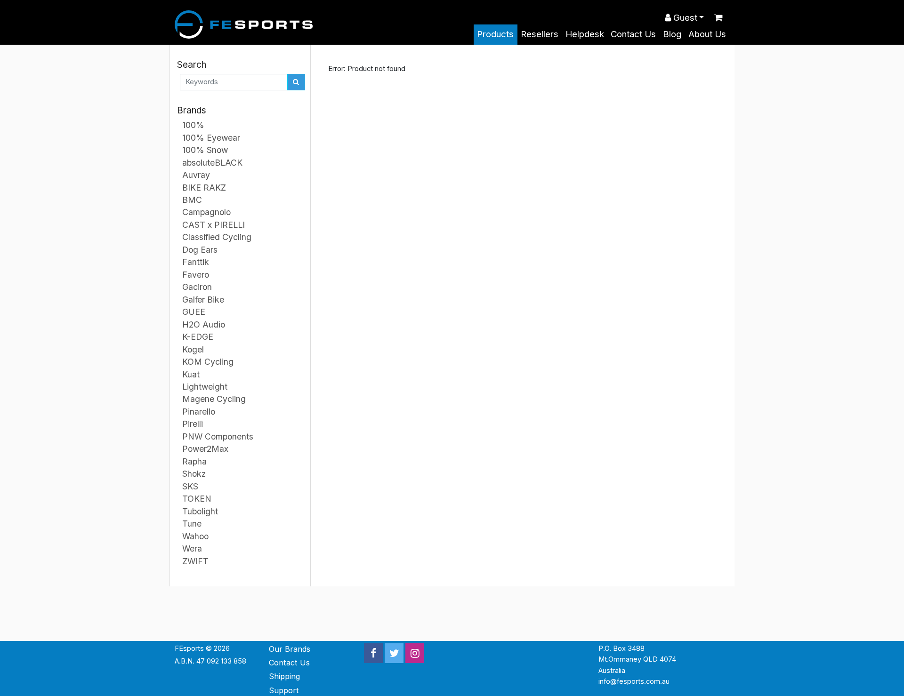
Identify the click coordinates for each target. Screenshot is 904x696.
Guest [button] (684, 17)
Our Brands (289, 649)
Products (495, 34)
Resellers (539, 34)
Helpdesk (584, 34)
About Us (707, 34)
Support (284, 690)
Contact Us (633, 34)
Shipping (284, 676)
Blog (672, 34)
